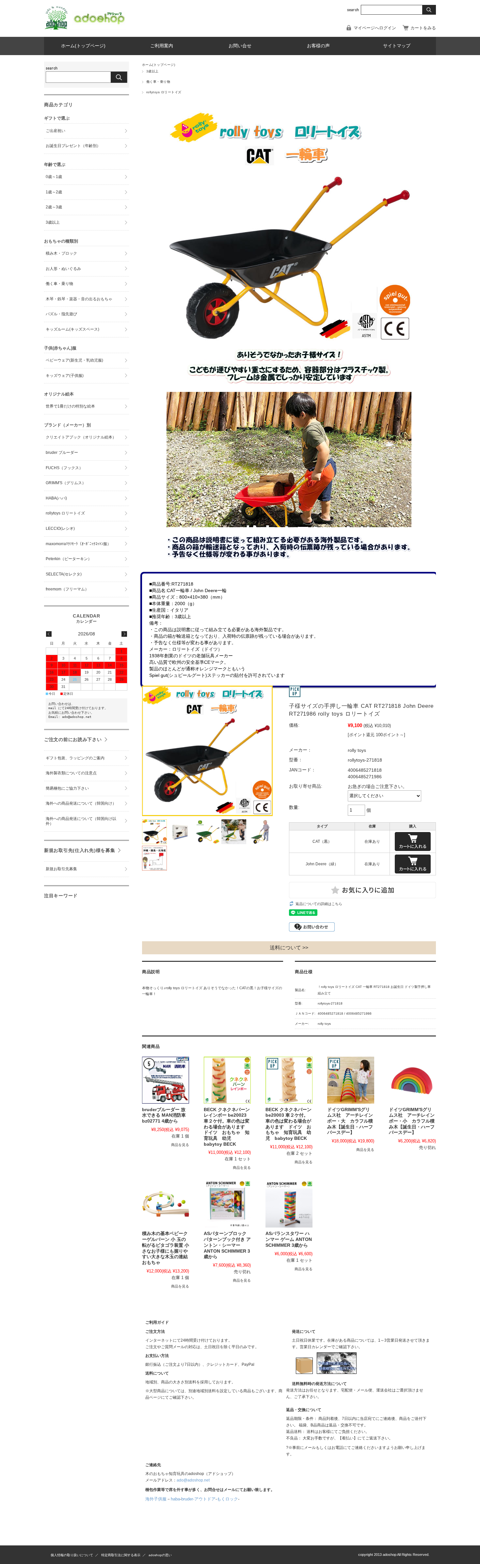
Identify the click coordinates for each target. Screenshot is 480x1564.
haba (175, 1499)
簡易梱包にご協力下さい (67, 788)
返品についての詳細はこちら (319, 904)
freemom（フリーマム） (67, 589)
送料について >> (289, 947)
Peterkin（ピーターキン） (69, 559)
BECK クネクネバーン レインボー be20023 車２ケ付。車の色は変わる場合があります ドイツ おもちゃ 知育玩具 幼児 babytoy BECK (227, 1127)
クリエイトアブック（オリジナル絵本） (81, 437)
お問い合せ (240, 45)
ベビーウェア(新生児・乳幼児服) (74, 360)
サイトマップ (396, 45)
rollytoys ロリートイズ (164, 92)
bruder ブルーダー (62, 452)
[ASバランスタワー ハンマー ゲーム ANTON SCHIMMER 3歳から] (288, 1204)
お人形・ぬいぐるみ (63, 268)
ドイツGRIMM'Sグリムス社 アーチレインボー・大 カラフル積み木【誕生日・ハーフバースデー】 (350, 1121)
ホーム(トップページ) (83, 45)
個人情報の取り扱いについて (72, 1555)
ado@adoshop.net (193, 1480)
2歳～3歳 (54, 207)
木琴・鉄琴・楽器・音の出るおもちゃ (79, 299)
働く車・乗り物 (158, 81)
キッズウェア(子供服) (65, 375)
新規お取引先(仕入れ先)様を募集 (79, 850)
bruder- (187, 1499)
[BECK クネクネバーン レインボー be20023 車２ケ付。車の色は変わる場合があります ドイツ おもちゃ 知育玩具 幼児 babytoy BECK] (227, 1080)
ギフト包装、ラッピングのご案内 (75, 758)
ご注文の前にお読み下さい (73, 739)
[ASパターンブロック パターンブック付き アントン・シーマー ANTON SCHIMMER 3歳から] (227, 1204)
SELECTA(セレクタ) (64, 574)
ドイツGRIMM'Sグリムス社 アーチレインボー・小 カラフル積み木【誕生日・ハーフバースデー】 (412, 1121)
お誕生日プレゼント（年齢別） (73, 145)
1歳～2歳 (54, 192)
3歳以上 (152, 71)
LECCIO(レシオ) (60, 528)
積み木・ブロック (61, 253)
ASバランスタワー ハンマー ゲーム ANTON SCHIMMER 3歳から (288, 1239)
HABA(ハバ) (56, 498)
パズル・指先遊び (61, 314)
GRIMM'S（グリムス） (66, 483)
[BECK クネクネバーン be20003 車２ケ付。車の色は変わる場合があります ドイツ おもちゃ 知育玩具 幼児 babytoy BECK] (288, 1080)
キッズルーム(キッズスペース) (72, 329)
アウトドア (205, 1499)
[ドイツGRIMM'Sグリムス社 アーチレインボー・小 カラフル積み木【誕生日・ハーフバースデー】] (412, 1080)
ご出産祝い (55, 130)
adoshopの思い (160, 1555)
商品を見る (180, 1145)
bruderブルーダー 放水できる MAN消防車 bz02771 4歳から (164, 1115)
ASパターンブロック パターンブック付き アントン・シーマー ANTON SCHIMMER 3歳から (227, 1245)
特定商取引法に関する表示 (120, 1555)
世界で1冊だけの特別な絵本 (70, 406)
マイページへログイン (375, 27)
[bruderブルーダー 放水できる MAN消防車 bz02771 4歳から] (165, 1080)
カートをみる (423, 27)
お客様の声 (318, 45)
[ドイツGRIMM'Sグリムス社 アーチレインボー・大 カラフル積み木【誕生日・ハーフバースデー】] (350, 1080)
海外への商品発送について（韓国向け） (81, 803)
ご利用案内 (161, 45)
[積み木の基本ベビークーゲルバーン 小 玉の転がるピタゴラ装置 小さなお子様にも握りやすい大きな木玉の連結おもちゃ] (165, 1204)
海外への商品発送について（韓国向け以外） (81, 821)
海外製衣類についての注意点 (71, 773)
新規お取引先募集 (61, 869)
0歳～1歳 (54, 176)
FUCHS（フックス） (64, 468)
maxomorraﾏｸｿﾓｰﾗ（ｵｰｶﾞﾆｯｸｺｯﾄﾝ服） (78, 544)
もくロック (227, 1499)
